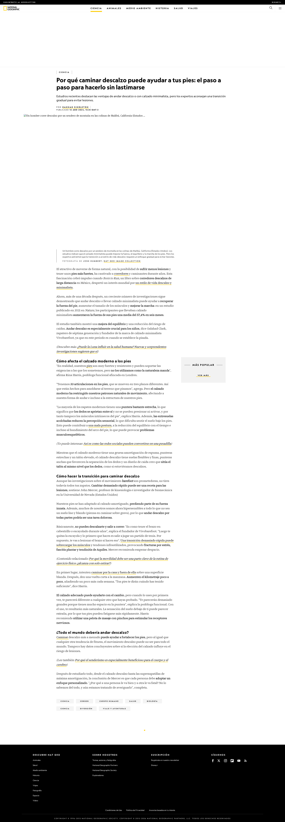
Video (35, 800)
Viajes (35, 785)
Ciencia (64, 72)
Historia (36, 775)
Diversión (86, 708)
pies (90, 366)
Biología (152, 701)
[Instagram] (225, 761)
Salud (132, 701)
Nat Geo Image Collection (122, 261)
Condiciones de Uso (113, 810)
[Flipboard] (232, 761)
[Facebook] (212, 761)
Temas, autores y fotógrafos (104, 760)
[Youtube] (238, 761)
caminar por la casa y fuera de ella (113, 572)
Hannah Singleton (75, 107)
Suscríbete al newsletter (20, 2)
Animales (37, 760)
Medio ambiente (40, 770)
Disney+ (276, 2)
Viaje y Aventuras (114, 708)
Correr (84, 701)
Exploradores (98, 775)
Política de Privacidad (135, 810)
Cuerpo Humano (109, 701)
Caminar (62, 637)
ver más (203, 375)
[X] (218, 761)
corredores (121, 273)
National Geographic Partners (105, 765)
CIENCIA (65, 708)
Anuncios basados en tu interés (162, 810)
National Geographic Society (104, 770)
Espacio (36, 795)
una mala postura (99, 425)
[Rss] (245, 761)
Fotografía (37, 790)
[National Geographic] (5, 8)
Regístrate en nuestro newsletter (165, 760)
